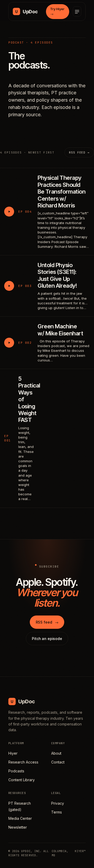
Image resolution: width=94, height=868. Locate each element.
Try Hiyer (57, 11)
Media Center (20, 818)
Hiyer (12, 753)
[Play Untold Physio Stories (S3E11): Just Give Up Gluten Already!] (9, 286)
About (56, 753)
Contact (57, 762)
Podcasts (16, 771)
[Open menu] (77, 11)
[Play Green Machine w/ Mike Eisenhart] (9, 343)
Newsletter (17, 827)
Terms (56, 812)
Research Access (23, 762)
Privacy (57, 803)
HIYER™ (80, 851)
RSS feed (47, 622)
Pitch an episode (47, 638)
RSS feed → (79, 152)
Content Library (21, 780)
